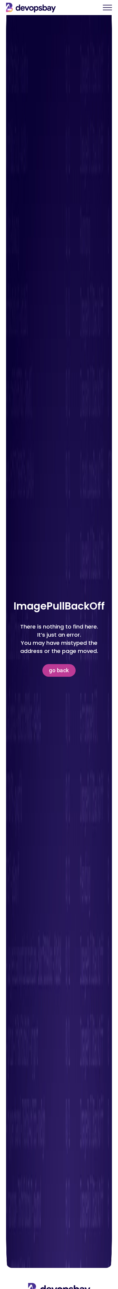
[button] (107, 10)
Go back (59, 670)
